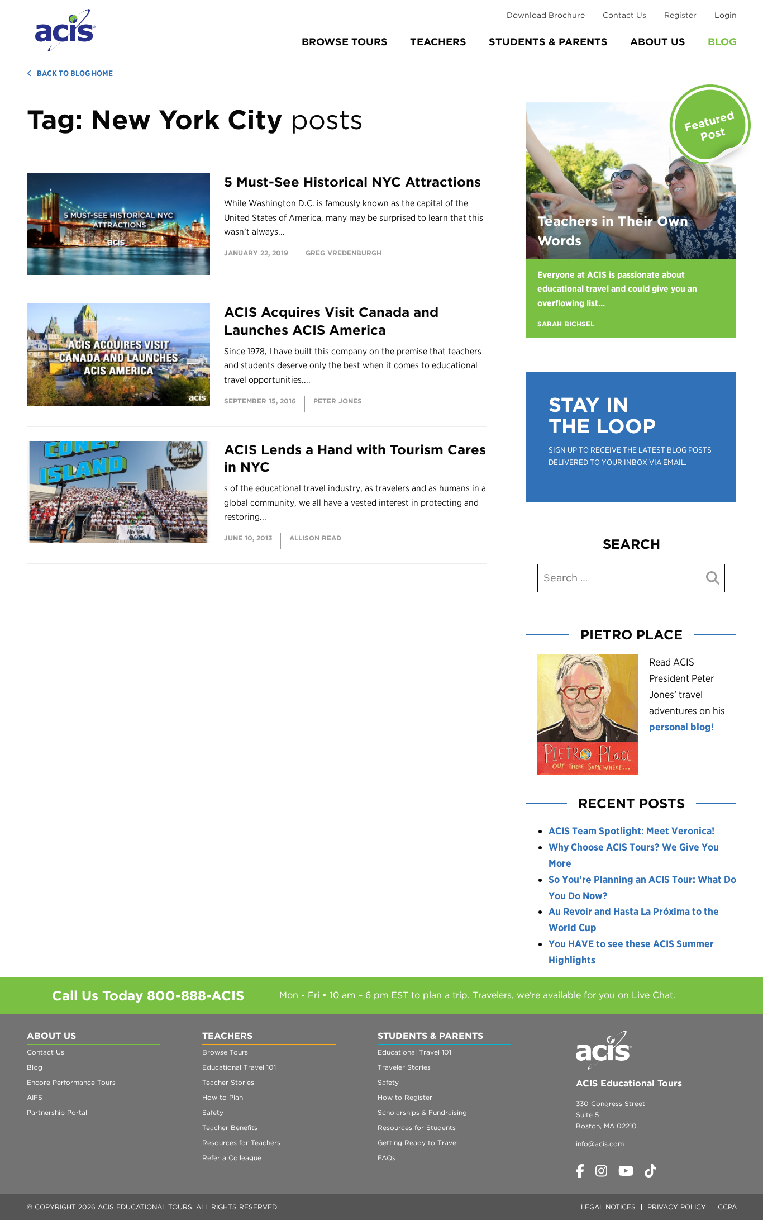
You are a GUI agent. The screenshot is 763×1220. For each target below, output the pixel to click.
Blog (722, 42)
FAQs (386, 1157)
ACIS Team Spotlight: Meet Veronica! (631, 831)
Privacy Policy (676, 1207)
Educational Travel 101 (239, 1067)
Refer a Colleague (231, 1157)
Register (680, 15)
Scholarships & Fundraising (422, 1112)
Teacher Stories (228, 1082)
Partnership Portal (57, 1112)
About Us (657, 42)
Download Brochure (546, 15)
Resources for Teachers (241, 1142)
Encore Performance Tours (71, 1082)
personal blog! (681, 727)
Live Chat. (653, 995)
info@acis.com (600, 1144)
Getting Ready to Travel (418, 1142)
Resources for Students (417, 1127)
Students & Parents (548, 42)
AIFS (34, 1097)
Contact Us (624, 15)
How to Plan (222, 1097)
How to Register (405, 1097)
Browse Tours (345, 42)
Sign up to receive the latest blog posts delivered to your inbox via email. (630, 456)
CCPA (727, 1207)
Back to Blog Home (75, 73)
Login (725, 15)
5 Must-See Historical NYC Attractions (352, 182)
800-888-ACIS (195, 996)
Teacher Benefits (229, 1127)
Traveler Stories (404, 1067)
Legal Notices (608, 1207)
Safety (212, 1112)
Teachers (438, 42)
